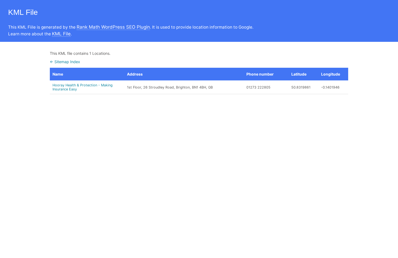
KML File (61, 33)
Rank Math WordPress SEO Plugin (113, 27)
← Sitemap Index (65, 61)
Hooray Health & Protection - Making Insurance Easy (83, 87)
